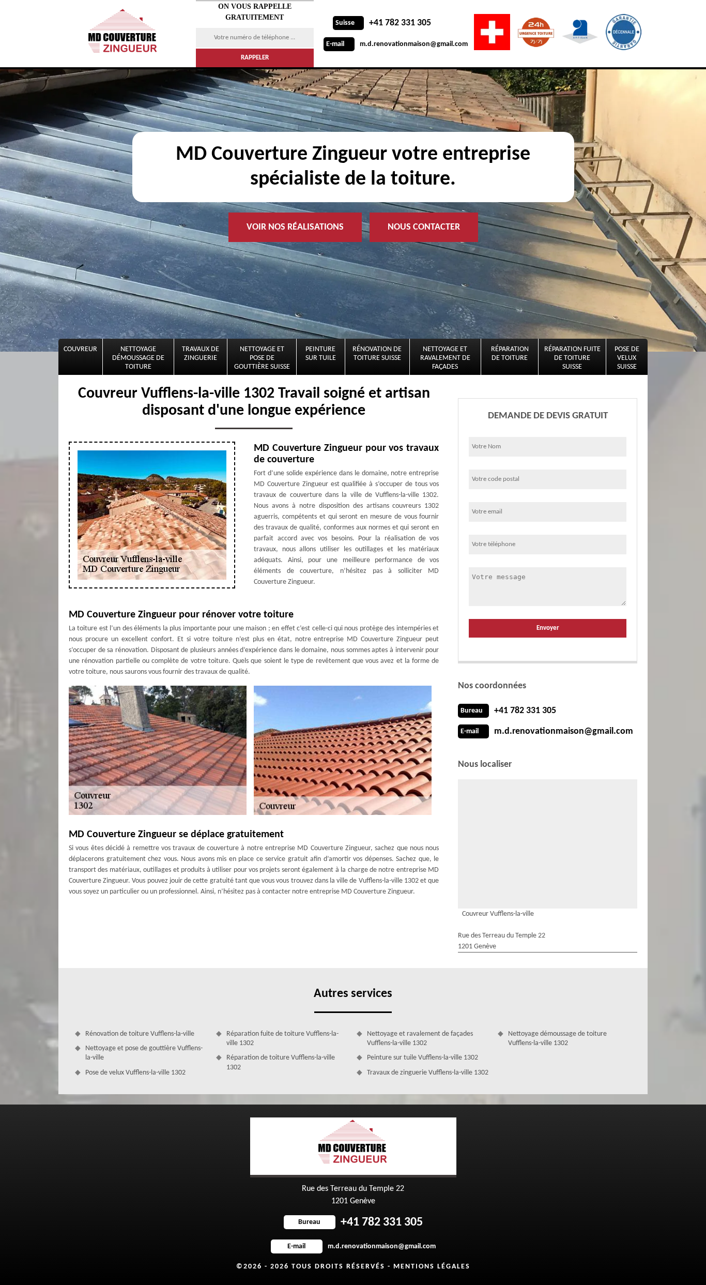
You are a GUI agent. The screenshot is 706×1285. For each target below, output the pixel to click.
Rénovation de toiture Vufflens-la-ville (139, 1034)
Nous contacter (424, 227)
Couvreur (80, 349)
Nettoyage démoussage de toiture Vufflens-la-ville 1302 (557, 1038)
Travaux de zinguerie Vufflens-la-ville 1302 (427, 1073)
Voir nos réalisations (295, 227)
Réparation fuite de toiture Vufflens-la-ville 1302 (282, 1038)
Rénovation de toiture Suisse (377, 353)
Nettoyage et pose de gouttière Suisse (262, 358)
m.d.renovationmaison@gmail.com (397, 44)
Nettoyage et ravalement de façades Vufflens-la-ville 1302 (420, 1038)
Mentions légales (431, 1267)
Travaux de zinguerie (200, 353)
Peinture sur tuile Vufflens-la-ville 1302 (422, 1058)
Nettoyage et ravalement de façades (445, 358)
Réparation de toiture (510, 353)
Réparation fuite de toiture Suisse (572, 358)
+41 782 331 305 (383, 23)
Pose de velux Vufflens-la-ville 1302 (135, 1073)
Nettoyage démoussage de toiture (138, 358)
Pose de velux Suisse (627, 358)
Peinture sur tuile (320, 353)
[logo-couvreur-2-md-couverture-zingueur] (124, 33)
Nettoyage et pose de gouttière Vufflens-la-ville (144, 1053)
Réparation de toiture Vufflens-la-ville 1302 (280, 1062)
